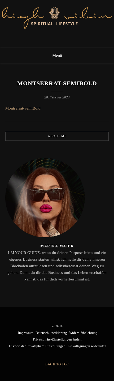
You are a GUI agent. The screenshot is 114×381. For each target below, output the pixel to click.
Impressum (25, 333)
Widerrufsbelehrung (83, 333)
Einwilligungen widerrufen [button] (87, 346)
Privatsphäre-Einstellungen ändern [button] (57, 339)
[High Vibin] (57, 24)
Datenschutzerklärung (51, 333)
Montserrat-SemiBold (23, 108)
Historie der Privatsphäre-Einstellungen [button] (37, 346)
